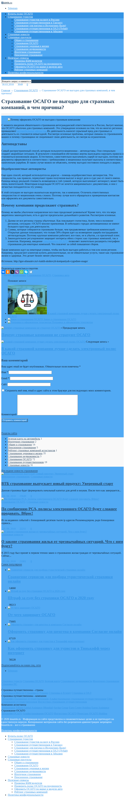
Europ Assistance (100, 707)
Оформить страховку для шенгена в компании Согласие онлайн (65, 631)
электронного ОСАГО (55, 241)
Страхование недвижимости (30, 49)
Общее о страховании (26, 40)
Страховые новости (19, 34)
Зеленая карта (52, 681)
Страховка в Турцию (36, 693)
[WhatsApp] (21, 272)
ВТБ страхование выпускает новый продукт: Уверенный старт (57, 483)
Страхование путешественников (26, 462)
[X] (12, 272)
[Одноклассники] (8, 272)
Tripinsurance (8, 707)
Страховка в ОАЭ (81, 693)
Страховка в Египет (60, 693)
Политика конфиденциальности (25, 72)
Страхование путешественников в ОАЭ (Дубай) (41, 28)
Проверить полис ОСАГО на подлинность (38, 63)
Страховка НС (9, 684)
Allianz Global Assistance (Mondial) (34, 707)
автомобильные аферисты (31, 131)
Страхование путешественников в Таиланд (38, 22)
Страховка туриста (11, 681)
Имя (4, 372)
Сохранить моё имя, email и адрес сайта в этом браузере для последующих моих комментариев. (58, 390)
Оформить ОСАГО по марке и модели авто (38, 66)
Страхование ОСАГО (26, 43)
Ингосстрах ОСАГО (65, 713)
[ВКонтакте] (3, 272)
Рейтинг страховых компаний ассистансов (31, 450)
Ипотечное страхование (27, 52)
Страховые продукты (19, 37)
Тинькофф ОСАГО (11, 713)
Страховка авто (60, 275)
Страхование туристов (20, 16)
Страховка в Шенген (12, 693)
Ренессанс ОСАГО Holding (92, 713)
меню (4, 78)
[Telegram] (31, 272)
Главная (5, 90)
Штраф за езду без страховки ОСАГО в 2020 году (51, 598)
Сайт (4, 384)
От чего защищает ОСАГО (31, 615)
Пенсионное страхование (28, 55)
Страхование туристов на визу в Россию (36, 19)
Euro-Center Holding (80, 707)
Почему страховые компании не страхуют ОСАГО (45, 335)
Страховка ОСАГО (33, 681)
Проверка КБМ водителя (28, 60)
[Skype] (26, 272)
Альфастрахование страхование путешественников (77, 698)
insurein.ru (6, 2)
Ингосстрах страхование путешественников (62, 701)
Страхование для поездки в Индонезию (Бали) (40, 25)
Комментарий (9, 414)
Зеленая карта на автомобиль (24, 438)
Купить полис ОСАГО (20, 13)
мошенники (19, 275)
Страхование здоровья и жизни (31, 46)
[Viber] (17, 272)
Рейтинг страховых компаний (31, 69)
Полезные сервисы (18, 57)
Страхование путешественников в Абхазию (38, 31)
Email (5, 378)
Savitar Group (61, 707)
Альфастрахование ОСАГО (38, 713)
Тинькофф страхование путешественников (25, 698)
